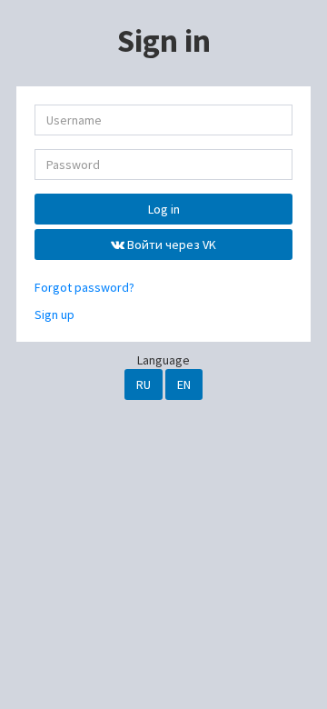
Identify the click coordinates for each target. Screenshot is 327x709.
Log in (164, 209)
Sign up (54, 314)
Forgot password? (84, 287)
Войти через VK (170, 244)
